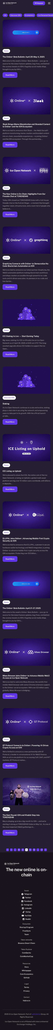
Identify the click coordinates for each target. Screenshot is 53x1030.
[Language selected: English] (24, 1025)
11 (30, 850)
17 (42, 850)
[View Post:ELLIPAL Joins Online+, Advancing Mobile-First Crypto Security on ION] (27, 515)
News (6, 51)
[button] (10, 75)
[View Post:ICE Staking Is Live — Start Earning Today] (27, 312)
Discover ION (15, 15)
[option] (1, 1022)
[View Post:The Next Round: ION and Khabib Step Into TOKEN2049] (27, 791)
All (5, 15)
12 (34, 850)
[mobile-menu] (49, 3)
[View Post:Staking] (27, 380)
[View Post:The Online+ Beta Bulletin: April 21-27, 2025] (27, 584)
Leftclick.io (36, 1014)
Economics (29, 15)
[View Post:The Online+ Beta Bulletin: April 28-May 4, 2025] (27, 33)
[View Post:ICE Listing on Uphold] (27, 447)
